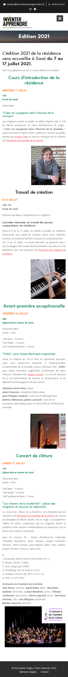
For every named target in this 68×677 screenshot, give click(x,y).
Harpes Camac (35, 374)
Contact (45, 671)
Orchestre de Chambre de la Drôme (24, 140)
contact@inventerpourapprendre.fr (25, 4)
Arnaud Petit (21, 136)
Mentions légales (28, 671)
